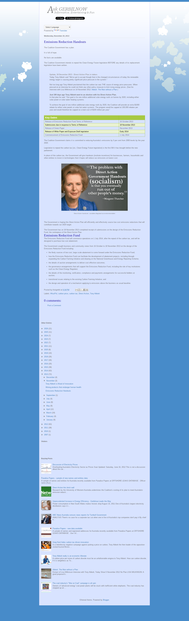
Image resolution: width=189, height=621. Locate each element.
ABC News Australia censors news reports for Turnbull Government (79, 515)
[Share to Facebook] (84, 289)
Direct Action (84, 294)
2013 (46, 374)
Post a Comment (54, 305)
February (50, 416)
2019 (46, 353)
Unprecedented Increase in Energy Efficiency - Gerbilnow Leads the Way (82, 501)
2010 (46, 431)
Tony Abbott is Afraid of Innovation (59, 384)
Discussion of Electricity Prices (65, 465)
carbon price (63, 294)
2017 (46, 360)
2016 (46, 364)
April (48, 409)
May (48, 406)
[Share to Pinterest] (87, 289)
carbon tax (73, 294)
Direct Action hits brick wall (63, 488)
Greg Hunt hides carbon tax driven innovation (71, 542)
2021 (46, 346)
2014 (46, 371)
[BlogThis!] (79, 289)
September (51, 395)
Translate (63, 31)
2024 (46, 336)
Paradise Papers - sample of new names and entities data (64, 478)
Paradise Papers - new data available (67, 528)
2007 (46, 435)
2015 (46, 367)
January (49, 420)
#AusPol (53, 294)
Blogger (106, 600)
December (50, 377)
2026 (46, 329)
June (48, 402)
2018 (46, 357)
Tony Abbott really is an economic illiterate (69, 556)
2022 (46, 342)
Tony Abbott (95, 294)
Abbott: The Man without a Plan (104, 90)
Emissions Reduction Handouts (58, 391)
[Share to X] (81, 289)
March (49, 413)
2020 (46, 350)
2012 (46, 424)
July (48, 399)
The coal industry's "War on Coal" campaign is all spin (74, 583)
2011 (46, 428)
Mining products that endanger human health (63, 387)
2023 (46, 339)
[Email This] (76, 289)
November (50, 381)
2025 (46, 332)
